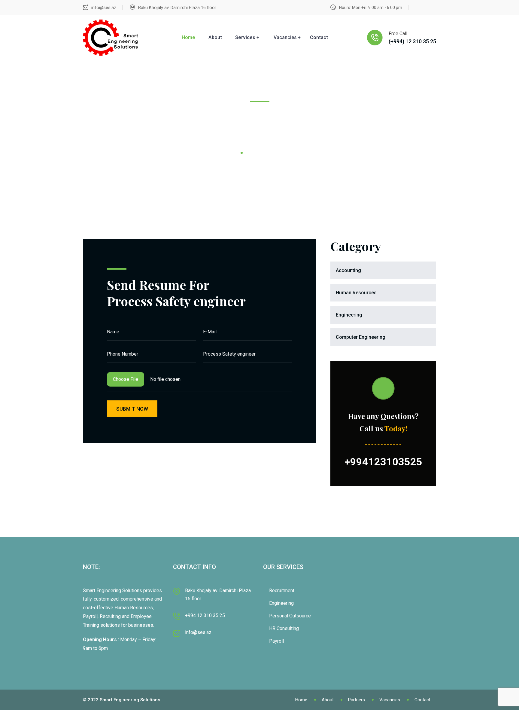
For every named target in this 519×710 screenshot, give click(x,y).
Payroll (276, 641)
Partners (356, 699)
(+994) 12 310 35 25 (412, 41)
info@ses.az (103, 7)
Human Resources (356, 292)
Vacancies (389, 699)
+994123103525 (383, 462)
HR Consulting (284, 628)
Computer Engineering (360, 337)
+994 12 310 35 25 (205, 615)
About (215, 37)
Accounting (348, 270)
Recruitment (281, 590)
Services (245, 37)
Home (188, 37)
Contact (319, 37)
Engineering (349, 315)
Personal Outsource (290, 616)
